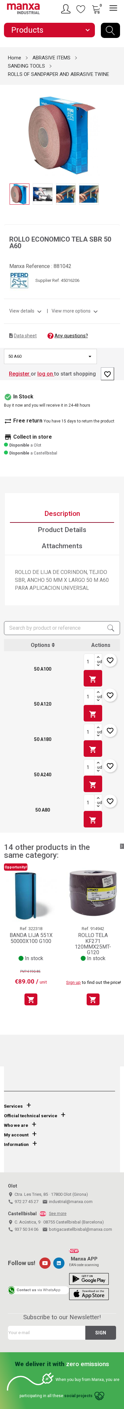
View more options (76, 311)
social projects (78, 1395)
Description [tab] (62, 514)
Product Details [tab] (62, 530)
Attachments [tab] (62, 546)
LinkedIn (58, 1263)
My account (16, 1134)
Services (13, 1106)
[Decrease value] (98, 665)
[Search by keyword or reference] (110, 30)
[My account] (66, 9)
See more (57, 1213)
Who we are (16, 1125)
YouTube (45, 1263)
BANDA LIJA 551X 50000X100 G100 (31, 938)
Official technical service (30, 1115)
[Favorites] (81, 9)
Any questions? (71, 336)
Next (116, 131)
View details (26, 311)
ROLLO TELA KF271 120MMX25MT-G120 (93, 943)
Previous (8, 131)
